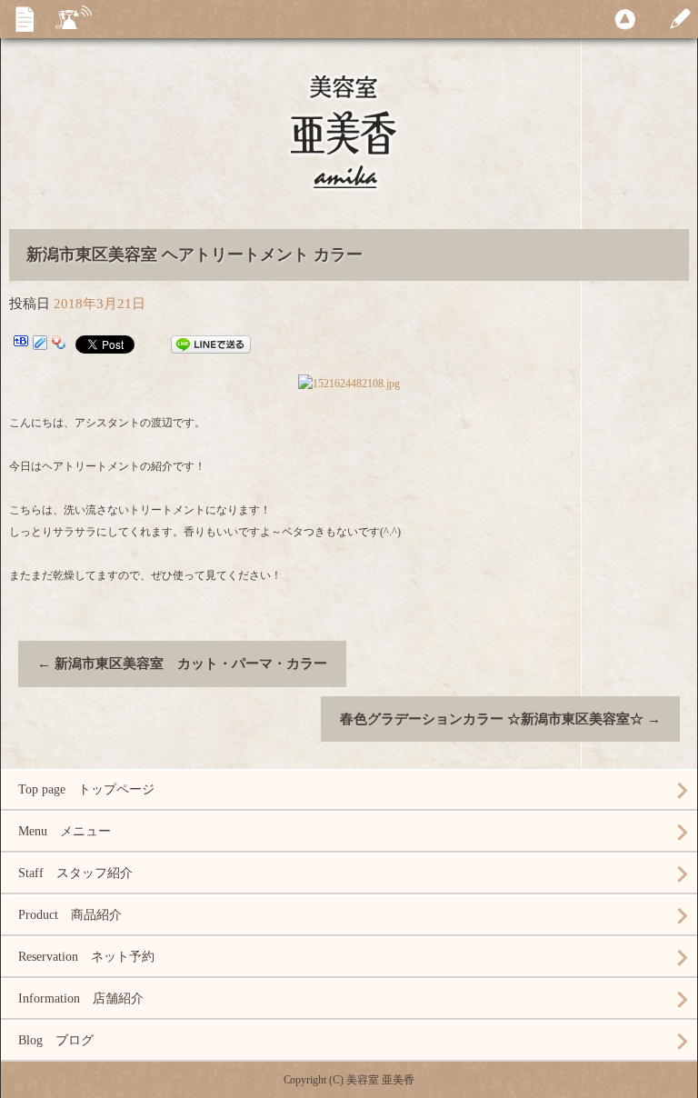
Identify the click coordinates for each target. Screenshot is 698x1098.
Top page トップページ (86, 789)
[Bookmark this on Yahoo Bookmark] (59, 344)
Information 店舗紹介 (81, 998)
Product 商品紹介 (70, 915)
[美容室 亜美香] (349, 147)
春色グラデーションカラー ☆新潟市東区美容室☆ (500, 719)
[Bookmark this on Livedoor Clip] (40, 344)
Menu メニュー (64, 831)
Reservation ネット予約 (86, 956)
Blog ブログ (56, 1040)
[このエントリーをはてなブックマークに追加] (21, 344)
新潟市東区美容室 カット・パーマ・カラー (182, 663)
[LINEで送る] (211, 344)
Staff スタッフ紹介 (75, 873)
